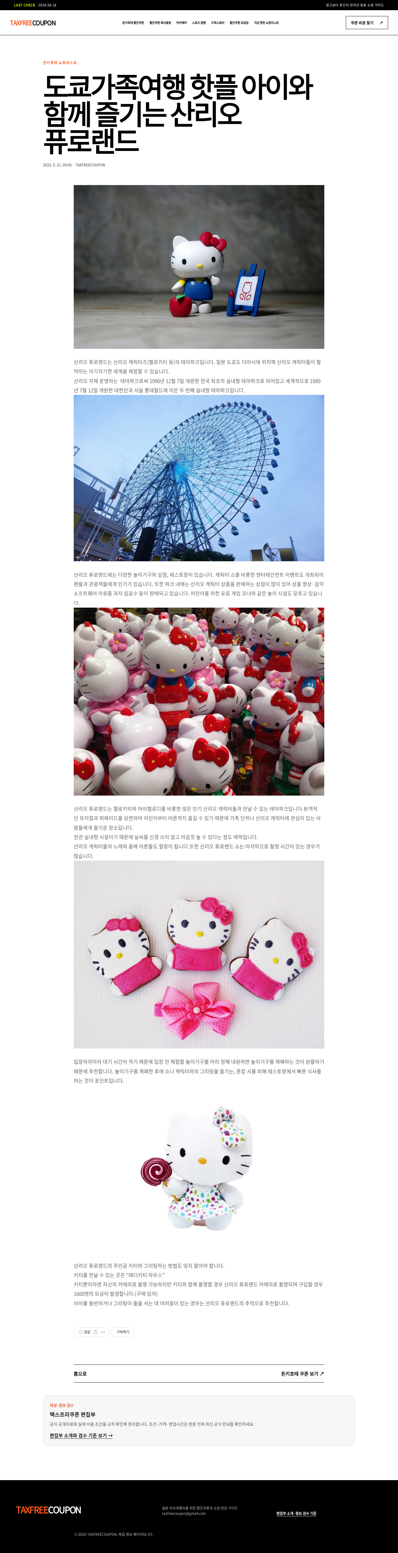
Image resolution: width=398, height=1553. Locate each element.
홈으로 (80, 1373)
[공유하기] (95, 1332)
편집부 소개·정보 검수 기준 (296, 1513)
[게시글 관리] (103, 1332)
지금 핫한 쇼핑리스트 (266, 22)
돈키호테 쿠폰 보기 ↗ (302, 1373)
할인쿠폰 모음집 (239, 22)
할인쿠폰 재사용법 (160, 22)
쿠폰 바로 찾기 (367, 22)
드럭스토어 (217, 22)
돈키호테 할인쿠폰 (133, 22)
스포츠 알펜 (199, 22)
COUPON (32, 22)
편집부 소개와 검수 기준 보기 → (81, 1435)
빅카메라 (181, 22)
